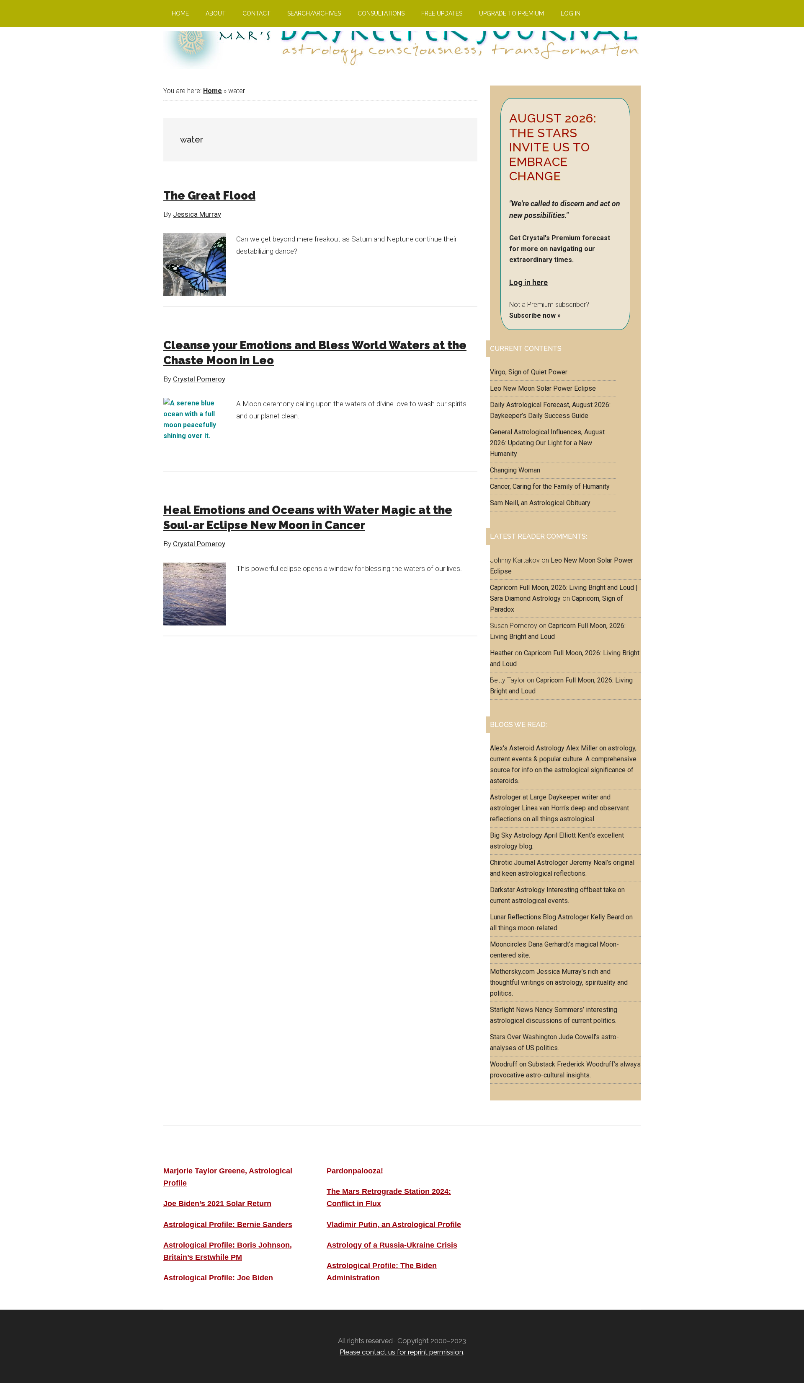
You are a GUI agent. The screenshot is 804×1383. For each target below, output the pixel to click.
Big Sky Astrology (516, 835)
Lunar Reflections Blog (523, 917)
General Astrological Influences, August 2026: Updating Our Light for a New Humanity (547, 443)
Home (212, 91)
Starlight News (511, 1010)
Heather (501, 653)
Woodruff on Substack (522, 1064)
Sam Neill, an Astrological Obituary (540, 503)
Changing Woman (515, 470)
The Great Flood (209, 195)
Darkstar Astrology (517, 890)
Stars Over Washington (523, 1037)
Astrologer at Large (518, 797)
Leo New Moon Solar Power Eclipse (543, 388)
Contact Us (511, 1228)
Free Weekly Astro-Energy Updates (556, 1171)
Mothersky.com (512, 972)
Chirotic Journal (512, 863)
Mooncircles (508, 944)
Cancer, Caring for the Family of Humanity (550, 486)
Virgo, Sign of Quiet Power (528, 372)
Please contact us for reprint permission (401, 1352)
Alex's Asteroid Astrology (527, 748)
